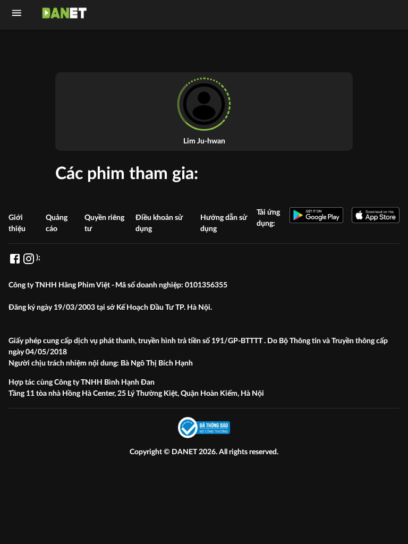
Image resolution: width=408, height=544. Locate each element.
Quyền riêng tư (104, 223)
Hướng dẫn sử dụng (223, 223)
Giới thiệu (17, 223)
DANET (185, 452)
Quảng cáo (56, 223)
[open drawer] (16, 13)
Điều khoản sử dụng (159, 223)
